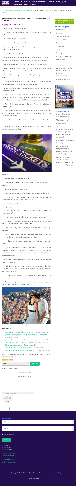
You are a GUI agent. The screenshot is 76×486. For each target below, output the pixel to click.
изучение (9, 453)
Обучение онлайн (38, 1)
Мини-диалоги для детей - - (21, 345)
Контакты (50, 1)
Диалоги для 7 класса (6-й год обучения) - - (27, 332)
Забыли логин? (6, 447)
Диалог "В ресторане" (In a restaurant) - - (25, 347)
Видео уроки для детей (65, 64)
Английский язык (9, 10)
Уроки (26, 4)
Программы (17, 4)
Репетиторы (25, 1)
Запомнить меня (9, 434)
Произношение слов (63, 79)
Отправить (6, 408)
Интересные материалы (64, 56)
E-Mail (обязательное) (25, 376)
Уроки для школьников (64, 53)
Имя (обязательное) (25, 372)
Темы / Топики (61, 39)
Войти (6, 440)
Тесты (58, 49)
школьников (11, 455)
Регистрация (5, 445)
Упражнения (60, 46)
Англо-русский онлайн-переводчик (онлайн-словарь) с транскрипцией (64, 72)
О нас (58, 1)
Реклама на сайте (36, 478)
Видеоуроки (60, 59)
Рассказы (59, 43)
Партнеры (30, 478)
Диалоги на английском (24, 10)
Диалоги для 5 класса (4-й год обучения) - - (26, 342)
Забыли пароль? (7, 449)
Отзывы (33, 4)
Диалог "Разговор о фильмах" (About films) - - (27, 350)
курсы (4, 453)
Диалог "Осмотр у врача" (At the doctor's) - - (26, 340)
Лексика (59, 33)
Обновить (6, 402)
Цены (64, 1)
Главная (16, 1)
